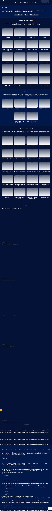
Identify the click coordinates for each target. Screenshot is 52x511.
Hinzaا (10, 505)
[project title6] (26, 312)
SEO (7, 505)
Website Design (4, 505)
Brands (28, 2)
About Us (16, 2)
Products (20, 2)
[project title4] (26, 418)
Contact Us (35, 2)
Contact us (6, 494)
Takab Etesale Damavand (9, 488)
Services (24, 2)
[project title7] (26, 276)
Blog (32, 2)
